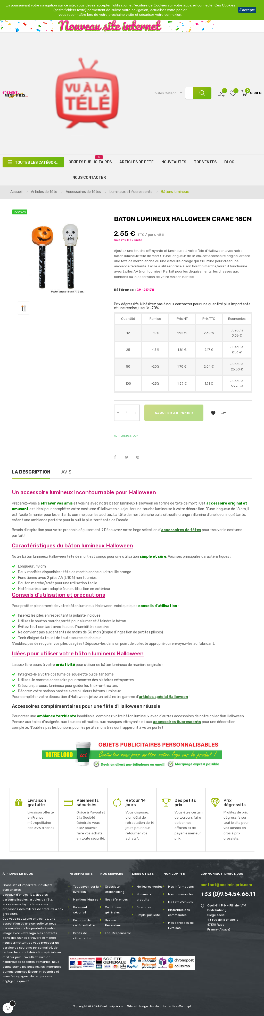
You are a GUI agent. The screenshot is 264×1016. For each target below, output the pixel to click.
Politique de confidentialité (84, 922)
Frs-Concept (181, 1006)
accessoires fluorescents (177, 722)
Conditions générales (113, 909)
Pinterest (140, 457)
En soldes (144, 907)
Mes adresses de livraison (181, 925)
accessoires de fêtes (181, 530)
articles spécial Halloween (163, 697)
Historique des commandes (179, 912)
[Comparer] (221, 93)
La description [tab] (31, 472)
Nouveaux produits (144, 897)
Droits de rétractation (82, 935)
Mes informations (181, 886)
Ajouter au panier (174, 413)
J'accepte (247, 10)
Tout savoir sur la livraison (86, 889)
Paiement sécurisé (80, 909)
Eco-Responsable (118, 933)
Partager (118, 457)
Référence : (125, 290)
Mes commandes (180, 894)
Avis (66, 472)
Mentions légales (85, 899)
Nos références (116, 899)
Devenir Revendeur (113, 922)
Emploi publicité (148, 915)
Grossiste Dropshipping (115, 889)
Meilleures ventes (150, 886)
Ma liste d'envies (180, 902)
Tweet (129, 457)
